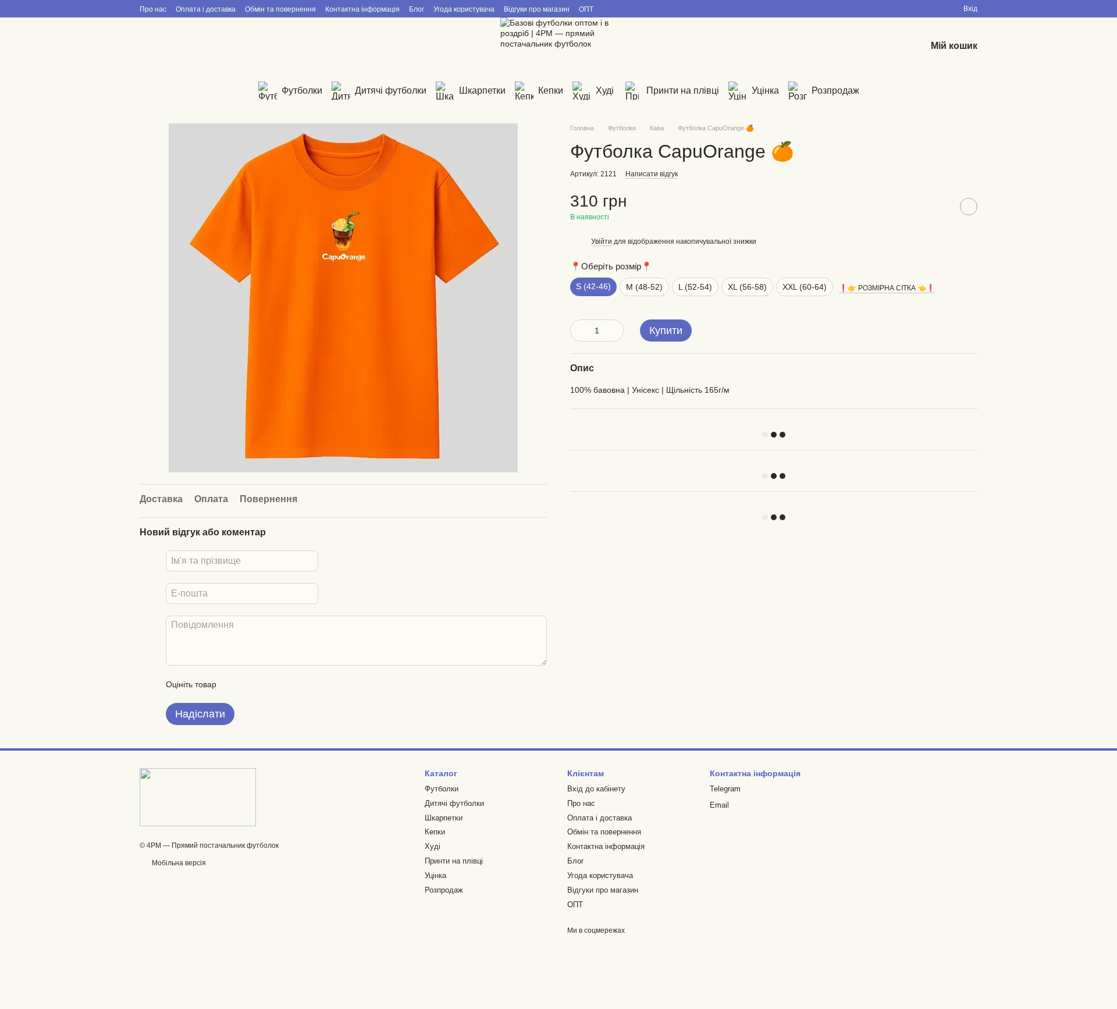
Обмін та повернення (280, 9)
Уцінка (765, 90)
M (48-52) (644, 287)
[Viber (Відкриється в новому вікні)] (172, 46)
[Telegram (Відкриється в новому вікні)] (149, 46)
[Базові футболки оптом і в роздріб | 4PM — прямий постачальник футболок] (198, 797)
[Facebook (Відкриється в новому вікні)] (242, 46)
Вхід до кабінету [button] (596, 788)
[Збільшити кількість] (615, 330)
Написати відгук (651, 174)
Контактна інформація (362, 9)
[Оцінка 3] (273, 684)
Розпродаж (835, 90)
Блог (416, 9)
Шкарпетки (482, 90)
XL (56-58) (747, 287)
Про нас (153, 9)
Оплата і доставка (206, 9)
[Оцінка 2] (254, 684)
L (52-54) (695, 287)
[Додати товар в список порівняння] (939, 206)
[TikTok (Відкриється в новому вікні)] (218, 46)
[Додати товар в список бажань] (968, 206)
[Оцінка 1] (235, 684)
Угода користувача (464, 9)
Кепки (550, 90)
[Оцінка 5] (310, 684)
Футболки (302, 90)
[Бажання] (886, 46)
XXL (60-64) (804, 287)
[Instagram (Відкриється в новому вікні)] (195, 46)
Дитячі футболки (390, 90)
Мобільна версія (178, 863)
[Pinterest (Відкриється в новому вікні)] (288, 46)
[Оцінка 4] (291, 684)
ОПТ (586, 9)
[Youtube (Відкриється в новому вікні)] (265, 46)
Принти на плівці (682, 90)
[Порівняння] (856, 46)
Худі (605, 90)
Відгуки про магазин (537, 9)
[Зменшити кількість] (579, 330)
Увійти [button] (601, 241)
